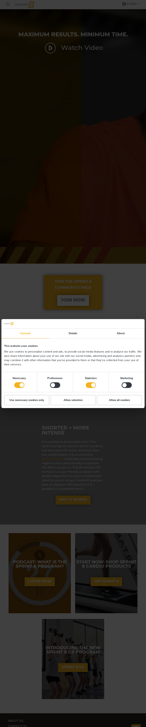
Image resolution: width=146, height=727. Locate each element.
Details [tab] (73, 333)
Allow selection (73, 400)
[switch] (55, 385)
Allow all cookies (119, 400)
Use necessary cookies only (26, 400)
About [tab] (121, 333)
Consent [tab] (25, 333)
